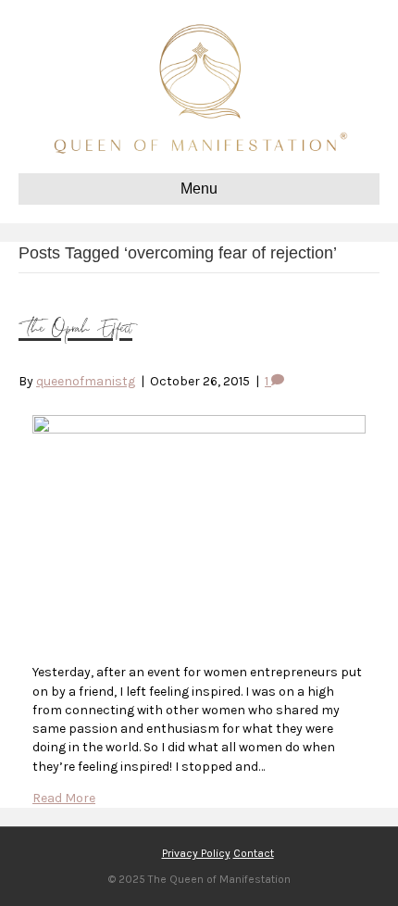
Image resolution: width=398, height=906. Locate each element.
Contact (253, 853)
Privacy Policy (196, 853)
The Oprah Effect (75, 329)
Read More (63, 798)
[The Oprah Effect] (199, 429)
